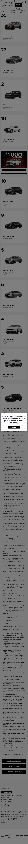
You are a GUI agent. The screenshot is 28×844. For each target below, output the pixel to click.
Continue (14, 427)
